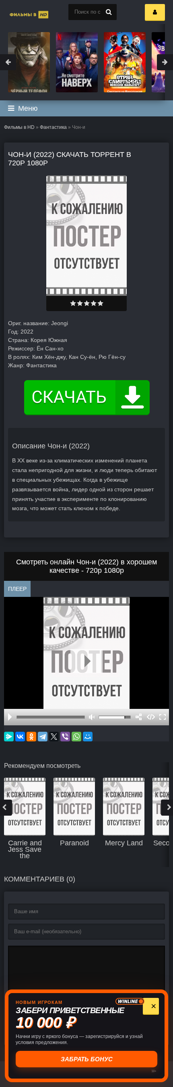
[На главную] (20, 12)
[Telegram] (42, 736)
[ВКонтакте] (20, 736)
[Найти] (109, 12)
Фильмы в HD (19, 127)
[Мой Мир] (88, 736)
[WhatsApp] (76, 736)
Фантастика (53, 127)
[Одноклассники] (31, 736)
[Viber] (65, 736)
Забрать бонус (87, 1059)
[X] (54, 736)
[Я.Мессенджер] (9, 736)
